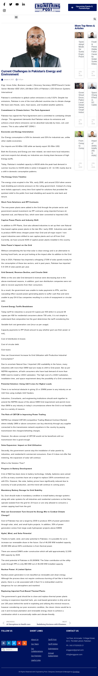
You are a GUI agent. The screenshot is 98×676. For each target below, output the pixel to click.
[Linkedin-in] (23, 4)
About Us (34, 640)
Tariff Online (53, 644)
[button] (16, 17)
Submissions (53, 649)
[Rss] (24, 643)
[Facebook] (3, 643)
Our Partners (36, 656)
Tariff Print (52, 640)
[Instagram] (4, 10)
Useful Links (36, 660)
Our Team (35, 644)
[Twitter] (11, 4)
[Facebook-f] (4, 4)
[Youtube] (17, 4)
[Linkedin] (9, 643)
